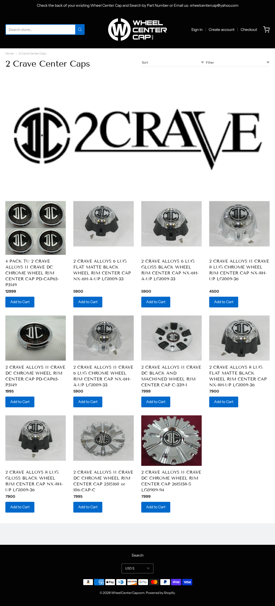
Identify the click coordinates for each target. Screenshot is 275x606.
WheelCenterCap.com (127, 593)
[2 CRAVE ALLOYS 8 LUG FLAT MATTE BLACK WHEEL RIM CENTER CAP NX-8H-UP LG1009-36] (239, 338)
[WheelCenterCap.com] (137, 29)
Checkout (249, 29)
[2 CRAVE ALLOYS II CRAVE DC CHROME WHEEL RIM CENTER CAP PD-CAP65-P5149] (35, 338)
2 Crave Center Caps (32, 53)
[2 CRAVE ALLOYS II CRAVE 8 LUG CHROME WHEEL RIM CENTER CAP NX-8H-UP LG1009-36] (239, 223)
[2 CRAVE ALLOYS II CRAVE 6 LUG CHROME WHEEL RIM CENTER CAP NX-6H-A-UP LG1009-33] (103, 338)
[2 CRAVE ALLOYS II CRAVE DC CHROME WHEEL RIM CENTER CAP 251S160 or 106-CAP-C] (103, 438)
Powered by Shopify (160, 593)
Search (137, 555)
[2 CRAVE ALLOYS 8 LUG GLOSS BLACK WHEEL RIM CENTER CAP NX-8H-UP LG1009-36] (35, 438)
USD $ (129, 568)
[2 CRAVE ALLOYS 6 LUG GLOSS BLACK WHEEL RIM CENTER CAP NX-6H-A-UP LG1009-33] (171, 223)
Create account (221, 29)
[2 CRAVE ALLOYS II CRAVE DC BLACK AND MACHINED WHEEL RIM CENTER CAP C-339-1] (171, 338)
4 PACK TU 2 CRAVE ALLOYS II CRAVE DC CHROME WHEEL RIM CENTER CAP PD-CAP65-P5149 (32, 273)
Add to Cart (20, 301)
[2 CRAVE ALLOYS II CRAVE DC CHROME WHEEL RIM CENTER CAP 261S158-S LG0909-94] (171, 440)
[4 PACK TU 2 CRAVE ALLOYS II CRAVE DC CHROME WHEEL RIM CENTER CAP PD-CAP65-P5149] (35, 228)
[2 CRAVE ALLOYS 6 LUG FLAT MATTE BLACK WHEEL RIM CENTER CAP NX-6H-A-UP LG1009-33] (103, 223)
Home (9, 53)
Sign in (196, 29)
